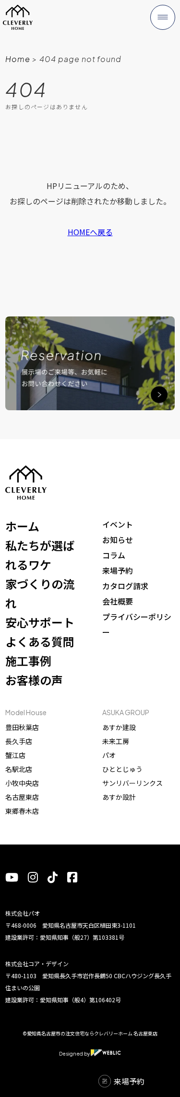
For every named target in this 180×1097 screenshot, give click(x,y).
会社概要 (117, 601)
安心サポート (39, 622)
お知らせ (117, 539)
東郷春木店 (22, 811)
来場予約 (117, 570)
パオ (109, 755)
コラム (113, 555)
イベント (117, 524)
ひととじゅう (122, 769)
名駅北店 (18, 769)
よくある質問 (39, 641)
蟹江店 (15, 755)
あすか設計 (119, 797)
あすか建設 (119, 727)
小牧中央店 (22, 783)
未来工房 (115, 741)
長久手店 (18, 741)
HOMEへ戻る (90, 232)
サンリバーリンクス (132, 783)
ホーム (22, 525)
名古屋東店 (22, 797)
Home (17, 59)
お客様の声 (34, 679)
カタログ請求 (125, 586)
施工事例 (28, 660)
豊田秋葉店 (22, 727)
